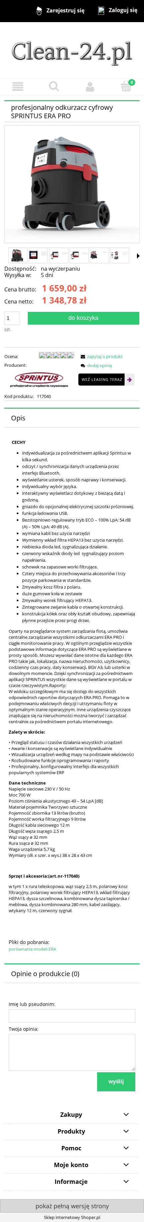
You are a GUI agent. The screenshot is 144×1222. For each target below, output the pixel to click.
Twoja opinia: (24, 1029)
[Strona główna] (72, 50)
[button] (18, 87)
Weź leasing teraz (102, 379)
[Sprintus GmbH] (39, 380)
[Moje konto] (90, 87)
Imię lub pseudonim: (32, 1004)
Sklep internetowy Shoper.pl (72, 1217)
